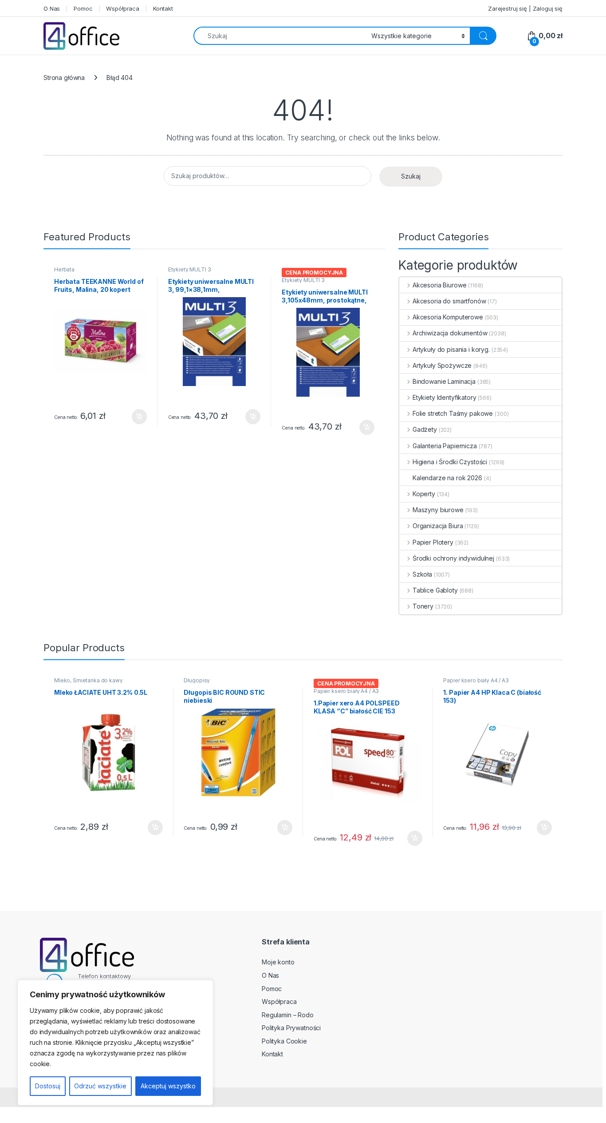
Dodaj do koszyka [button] (134, 416)
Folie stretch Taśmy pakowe (453, 413)
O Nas (51, 8)
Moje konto (278, 962)
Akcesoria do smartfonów (449, 301)
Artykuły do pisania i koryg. (451, 349)
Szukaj (411, 176)
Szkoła (422, 574)
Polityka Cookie (284, 1041)
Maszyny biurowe (438, 510)
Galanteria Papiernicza (445, 446)
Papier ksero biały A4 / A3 (346, 691)
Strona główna (64, 77)
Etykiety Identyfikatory (444, 397)
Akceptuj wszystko (168, 1086)
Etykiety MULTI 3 (189, 269)
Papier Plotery (433, 542)
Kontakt (163, 8)
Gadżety (425, 429)
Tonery (423, 606)
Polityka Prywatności (291, 1027)
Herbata (64, 269)
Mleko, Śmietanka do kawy (88, 680)
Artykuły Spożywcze (442, 365)
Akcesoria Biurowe (439, 285)
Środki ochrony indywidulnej (453, 558)
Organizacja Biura (438, 526)
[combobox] (279, 36)
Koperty (424, 494)
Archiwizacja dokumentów (450, 333)
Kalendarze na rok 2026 (447, 478)
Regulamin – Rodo (288, 1015)
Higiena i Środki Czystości (450, 462)
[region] (115, 1042)
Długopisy (197, 680)
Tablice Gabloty (435, 590)
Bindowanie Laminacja (444, 381)
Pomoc (83, 8)
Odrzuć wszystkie (100, 1086)
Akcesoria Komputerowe (448, 317)
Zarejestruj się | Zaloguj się (525, 8)
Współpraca (122, 8)
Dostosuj (47, 1086)
